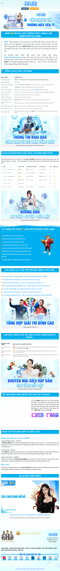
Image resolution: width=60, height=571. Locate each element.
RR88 (6, 42)
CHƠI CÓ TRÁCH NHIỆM (33, 548)
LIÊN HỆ (20, 550)
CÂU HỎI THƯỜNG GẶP (49, 548)
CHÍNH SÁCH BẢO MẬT (17, 548)
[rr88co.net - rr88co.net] (30, 3)
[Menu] (2, 3)
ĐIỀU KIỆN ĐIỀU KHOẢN (9, 550)
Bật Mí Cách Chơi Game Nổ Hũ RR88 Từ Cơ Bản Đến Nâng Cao (30, 515)
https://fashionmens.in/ (13, 57)
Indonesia (38, 89)
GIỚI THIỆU (5, 548)
